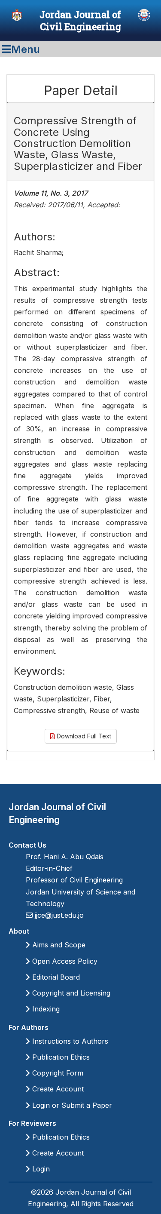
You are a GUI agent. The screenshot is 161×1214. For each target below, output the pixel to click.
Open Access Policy (63, 961)
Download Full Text (83, 736)
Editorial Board (55, 977)
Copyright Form (56, 1073)
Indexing (45, 1009)
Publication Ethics (60, 1057)
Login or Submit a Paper (71, 1105)
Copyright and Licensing (70, 993)
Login (40, 1169)
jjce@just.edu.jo (58, 915)
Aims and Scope (57, 944)
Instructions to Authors (69, 1041)
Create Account (57, 1089)
